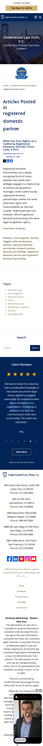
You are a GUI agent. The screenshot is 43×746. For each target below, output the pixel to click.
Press (10, 300)
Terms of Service (23, 685)
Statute (34, 238)
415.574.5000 (26, 548)
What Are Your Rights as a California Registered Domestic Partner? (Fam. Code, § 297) (19, 145)
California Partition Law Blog (23, 85)
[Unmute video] (27, 714)
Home (5, 85)
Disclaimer (21, 591)
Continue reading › (14, 228)
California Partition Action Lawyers (21, 569)
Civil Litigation (21, 238)
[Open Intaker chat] (17, 745)
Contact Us (21, 607)
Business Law (14, 290)
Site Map (21, 602)
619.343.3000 (26, 534)
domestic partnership (14, 251)
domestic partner (26, 248)
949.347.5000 (26, 520)
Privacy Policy (21, 596)
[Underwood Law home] (16, 17)
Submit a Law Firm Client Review (21, 462)
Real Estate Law (16, 303)
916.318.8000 (26, 506)
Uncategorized (15, 314)
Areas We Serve (13, 572)
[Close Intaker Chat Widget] (40, 690)
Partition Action (16, 296)
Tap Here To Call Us (21, 8)
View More (21, 451)
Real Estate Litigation (19, 307)
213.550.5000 (26, 492)
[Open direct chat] (36, 690)
